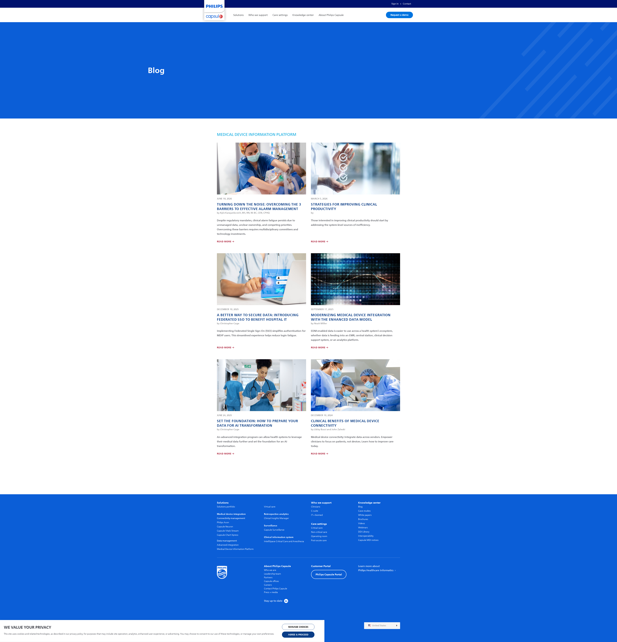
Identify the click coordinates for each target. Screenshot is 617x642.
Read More (224, 242)
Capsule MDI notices (368, 540)
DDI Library (363, 532)
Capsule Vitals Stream (228, 531)
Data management (227, 541)
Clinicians (315, 507)
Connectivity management (231, 518)
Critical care (317, 528)
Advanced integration (228, 545)
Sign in (395, 4)
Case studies (364, 511)
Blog (360, 507)
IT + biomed (317, 515)
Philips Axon (223, 522)
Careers (268, 585)
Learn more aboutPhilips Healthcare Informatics (376, 568)
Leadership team (272, 574)
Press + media (271, 592)
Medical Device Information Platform (235, 549)
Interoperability (366, 536)
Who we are (270, 570)
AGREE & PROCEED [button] (298, 635)
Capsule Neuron (225, 526)
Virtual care (269, 507)
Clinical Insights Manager (276, 518)
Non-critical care (319, 532)
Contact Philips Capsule (275, 588)
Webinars (363, 527)
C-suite (314, 511)
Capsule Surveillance (274, 530)
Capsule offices (271, 581)
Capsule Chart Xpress (227, 535)
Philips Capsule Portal (329, 574)
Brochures (363, 519)
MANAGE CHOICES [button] (298, 627)
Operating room (319, 536)
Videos (361, 523)
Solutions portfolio (226, 507)
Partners (268, 577)
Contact (407, 4)
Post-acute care (319, 540)
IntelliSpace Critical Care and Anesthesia (284, 541)
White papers (365, 515)
